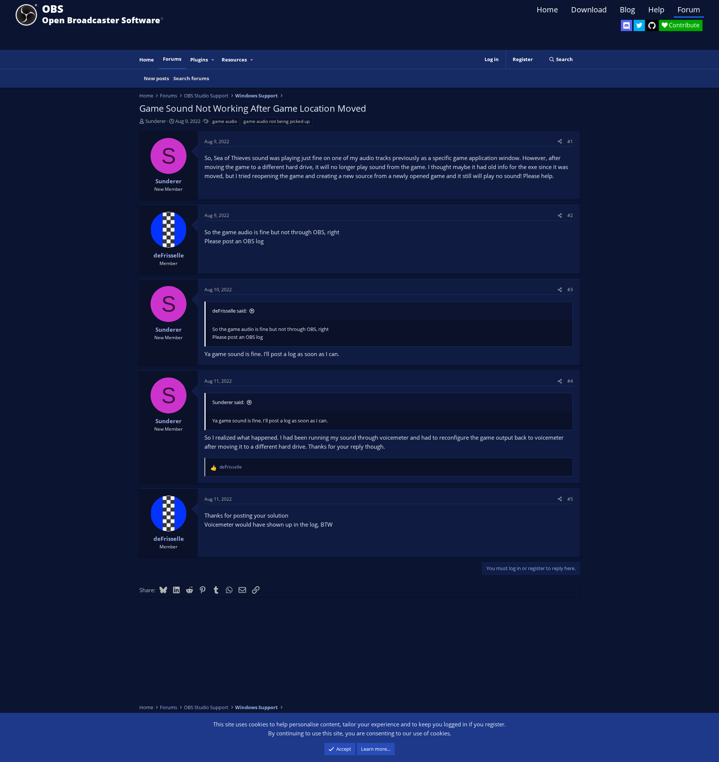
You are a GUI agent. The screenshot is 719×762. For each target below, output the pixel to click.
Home (547, 9)
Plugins (199, 59)
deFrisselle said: (229, 310)
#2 (570, 215)
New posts (156, 78)
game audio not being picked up (276, 121)
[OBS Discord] (626, 25)
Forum (688, 9)
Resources (234, 59)
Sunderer (155, 121)
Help (656, 9)
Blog (627, 9)
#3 (570, 289)
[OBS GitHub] (652, 25)
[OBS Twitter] (639, 25)
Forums (172, 58)
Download (589, 9)
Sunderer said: (228, 402)
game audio (224, 121)
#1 (570, 141)
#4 (570, 381)
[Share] (560, 141)
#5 (570, 499)
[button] (213, 60)
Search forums (191, 78)
